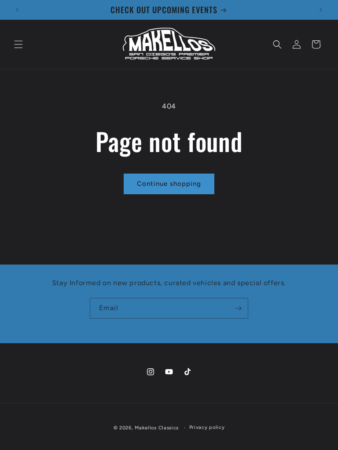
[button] (18, 44)
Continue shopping (169, 184)
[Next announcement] (321, 9)
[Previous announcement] (17, 9)
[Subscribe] (238, 308)
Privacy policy (207, 427)
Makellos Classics (157, 428)
